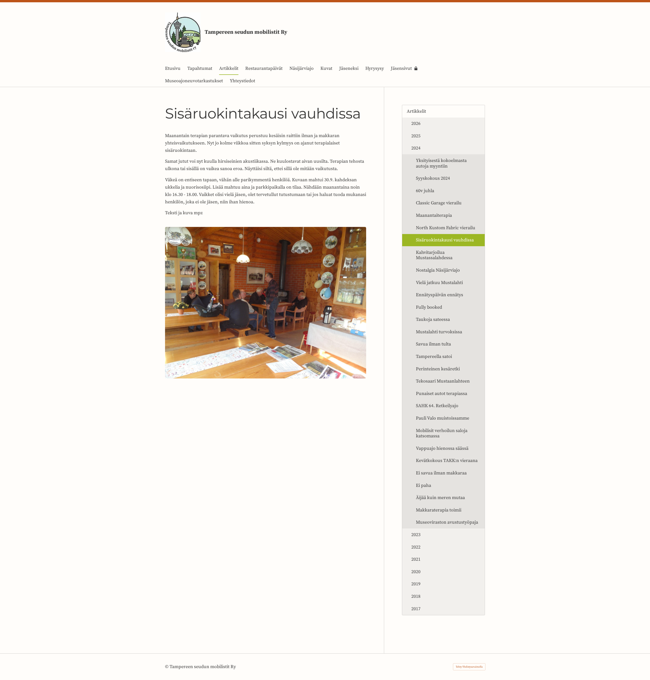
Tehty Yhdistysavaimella (469, 666)
